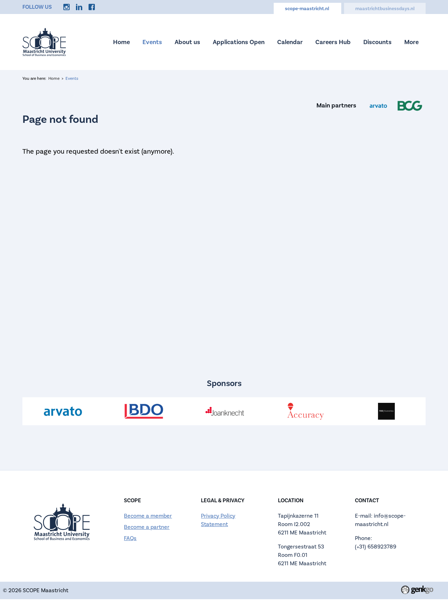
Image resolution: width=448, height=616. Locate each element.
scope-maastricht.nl (307, 9)
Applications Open (239, 42)
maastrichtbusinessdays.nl (384, 9)
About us (187, 42)
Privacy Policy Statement (218, 520)
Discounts (377, 42)
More (411, 42)
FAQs (130, 538)
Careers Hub (333, 42)
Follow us (37, 7)
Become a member (148, 515)
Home (121, 42)
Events (152, 42)
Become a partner (146, 527)
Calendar (290, 42)
